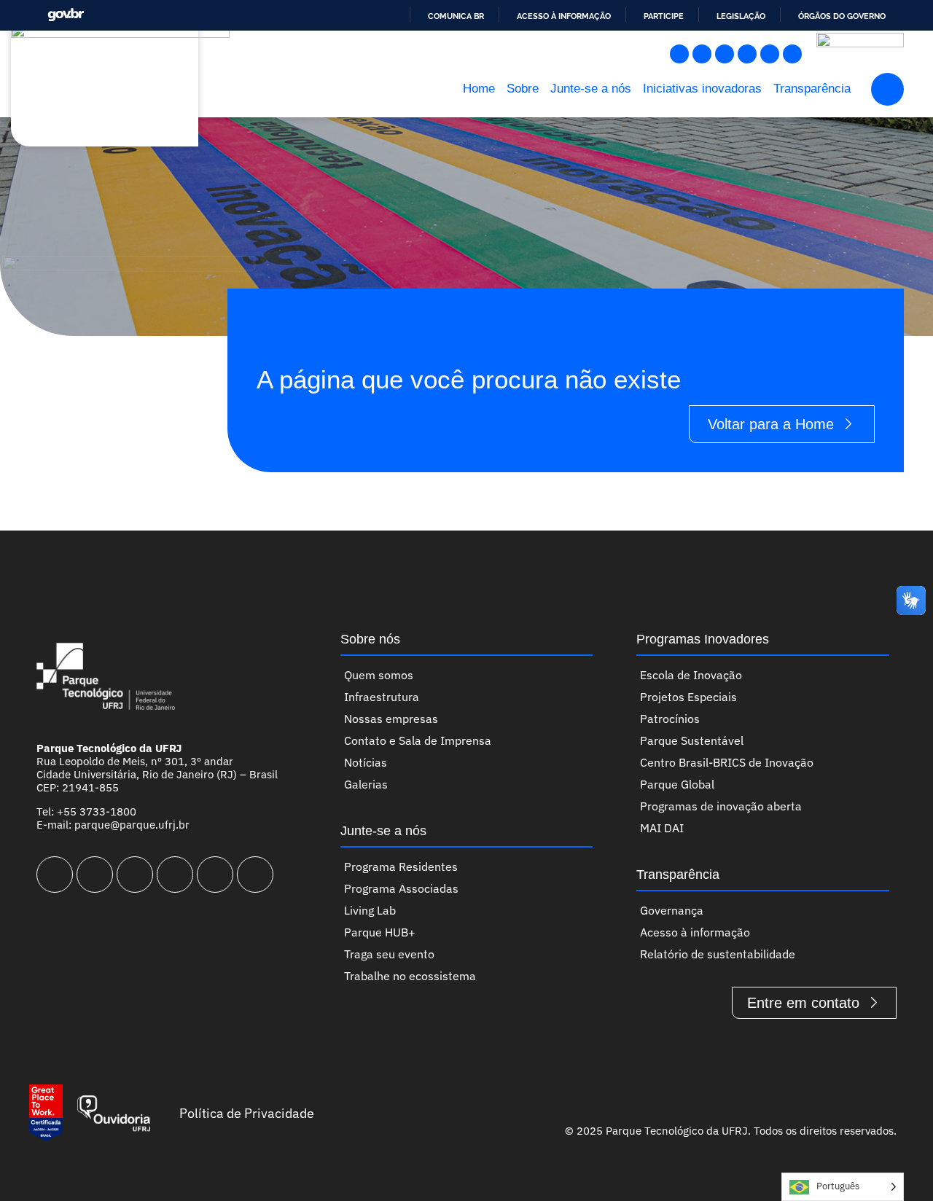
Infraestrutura (381, 696)
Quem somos (378, 675)
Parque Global (677, 784)
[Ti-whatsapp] (792, 53)
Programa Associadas (401, 888)
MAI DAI (662, 828)
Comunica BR (456, 16)
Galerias (366, 784)
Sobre (523, 88)
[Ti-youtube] (724, 53)
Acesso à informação (564, 16)
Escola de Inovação (691, 675)
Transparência (812, 88)
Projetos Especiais (688, 696)
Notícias (365, 762)
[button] (887, 89)
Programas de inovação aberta (721, 806)
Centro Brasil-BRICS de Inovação (726, 762)
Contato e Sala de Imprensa (417, 740)
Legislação (741, 16)
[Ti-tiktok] (769, 53)
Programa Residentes (401, 866)
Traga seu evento (389, 954)
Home (479, 88)
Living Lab (370, 910)
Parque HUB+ (379, 932)
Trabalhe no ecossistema (410, 976)
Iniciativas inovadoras (702, 88)
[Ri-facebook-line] (701, 53)
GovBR (65, 15)
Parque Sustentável (691, 740)
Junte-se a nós (590, 88)
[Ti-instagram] (679, 53)
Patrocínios (670, 718)
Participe (664, 16)
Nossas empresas (391, 718)
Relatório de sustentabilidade (717, 954)
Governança (671, 910)
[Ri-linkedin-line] (747, 53)
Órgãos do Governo (842, 16)
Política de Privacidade (246, 1113)
